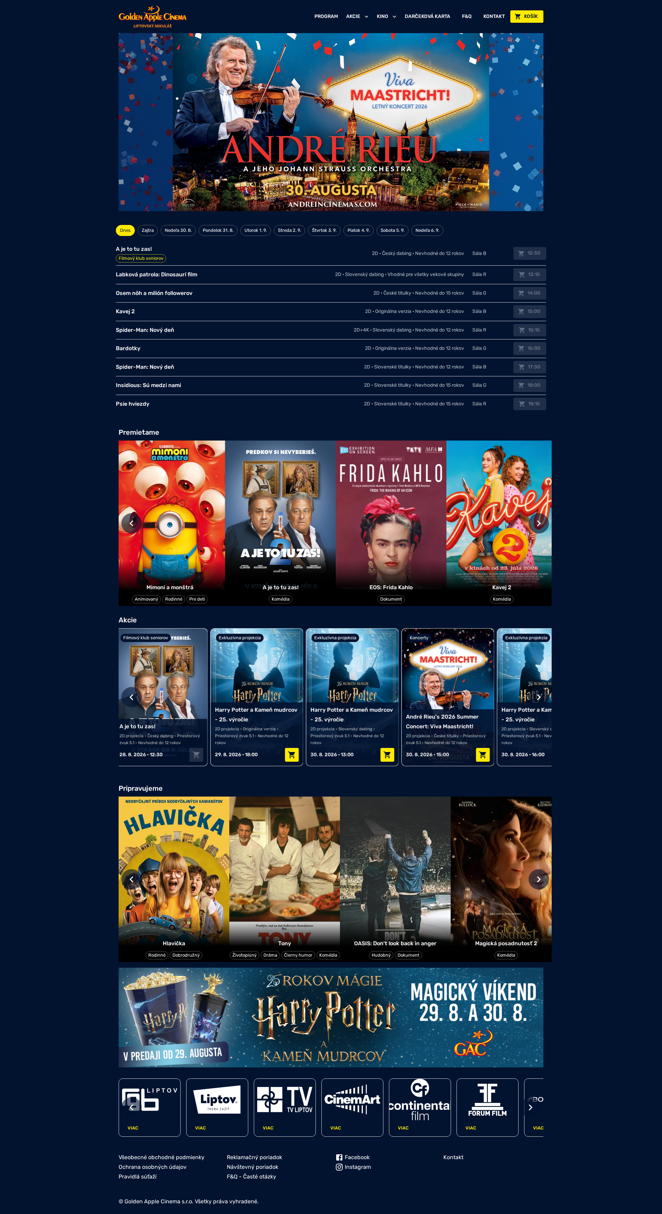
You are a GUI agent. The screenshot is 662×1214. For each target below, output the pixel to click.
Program (326, 16)
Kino (382, 16)
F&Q (467, 16)
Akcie (353, 16)
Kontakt (494, 16)
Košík (531, 16)
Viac (133, 1128)
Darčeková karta (427, 16)
